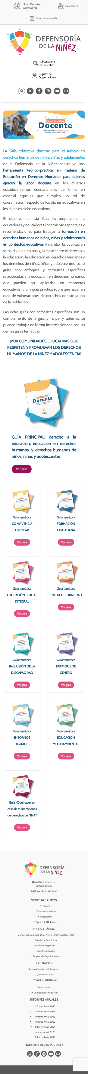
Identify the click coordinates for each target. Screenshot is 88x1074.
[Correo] (66, 91)
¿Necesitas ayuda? (46, 974)
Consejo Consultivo (46, 911)
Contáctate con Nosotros (46, 992)
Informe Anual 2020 (45, 1032)
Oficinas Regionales (46, 945)
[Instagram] (48, 91)
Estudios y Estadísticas (46, 940)
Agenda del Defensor (46, 921)
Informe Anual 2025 (45, 1006)
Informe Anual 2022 (45, 1021)
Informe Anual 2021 (45, 1026)
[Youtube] (57, 91)
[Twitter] (30, 91)
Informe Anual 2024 (45, 1011)
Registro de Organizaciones (46, 956)
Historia (46, 905)
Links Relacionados (46, 950)
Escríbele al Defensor (46, 979)
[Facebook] (39, 91)
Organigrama (46, 916)
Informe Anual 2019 (45, 1037)
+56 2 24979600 (49, 891)
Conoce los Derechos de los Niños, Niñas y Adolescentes (46, 934)
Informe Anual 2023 (45, 1016)
